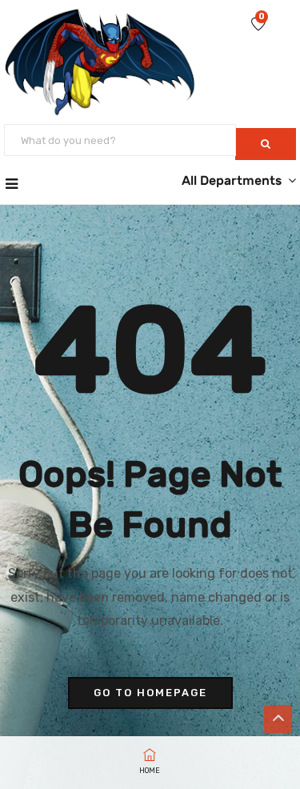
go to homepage (150, 693)
